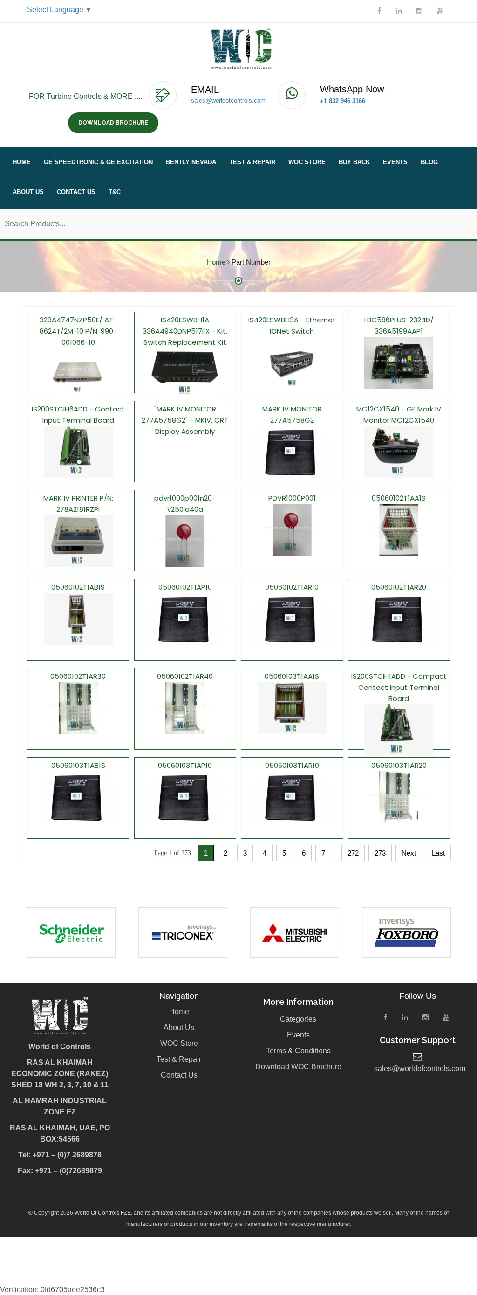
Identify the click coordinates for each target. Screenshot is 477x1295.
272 (353, 853)
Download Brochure (113, 122)
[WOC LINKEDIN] (398, 11)
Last (438, 853)
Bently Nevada (191, 162)
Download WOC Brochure (298, 1067)
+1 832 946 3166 (342, 100)
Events (395, 162)
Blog (429, 162)
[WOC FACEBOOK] (379, 11)
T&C (115, 191)
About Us (28, 191)
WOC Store (307, 162)
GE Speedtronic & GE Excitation (98, 162)
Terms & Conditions (298, 1051)
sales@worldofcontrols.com (228, 100)
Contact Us (76, 191)
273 (380, 853)
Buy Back (354, 162)
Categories (298, 1019)
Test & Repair (252, 162)
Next (409, 853)
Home (22, 162)
